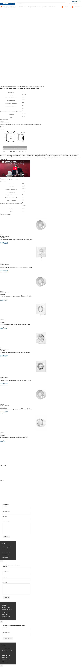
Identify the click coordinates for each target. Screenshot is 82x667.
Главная (1, 86)
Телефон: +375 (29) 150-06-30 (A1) (9, 452)
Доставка (2, 476)
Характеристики (3, 127)
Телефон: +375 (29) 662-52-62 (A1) (9, 450)
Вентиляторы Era (13, 124)
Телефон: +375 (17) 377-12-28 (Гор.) (9, 457)
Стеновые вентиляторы (21, 86)
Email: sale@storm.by (6, 460)
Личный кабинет (3, 473)
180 (23, 102)
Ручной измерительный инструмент (7, 498)
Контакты (2, 472)
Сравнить (2, 121)
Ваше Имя (5, 505)
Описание (2, 126)
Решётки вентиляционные (5, 486)
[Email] (2, 1)
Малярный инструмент (4, 497)
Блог (1, 471)
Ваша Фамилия (6, 571)
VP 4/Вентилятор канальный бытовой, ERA (14, 437)
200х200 (24, 94)
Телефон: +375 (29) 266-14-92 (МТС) (9, 455)
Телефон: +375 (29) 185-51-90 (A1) (9, 453)
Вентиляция (8, 86)
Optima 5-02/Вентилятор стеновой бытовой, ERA (16, 268)
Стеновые (24, 113)
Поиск (63, 4)
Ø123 (23, 99)
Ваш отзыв (5, 582)
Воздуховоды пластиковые (5, 487)
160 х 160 (24, 97)
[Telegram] (7, 1)
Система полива (3, 485)
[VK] (6, 1)
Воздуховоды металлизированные (7, 488)
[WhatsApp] (5, 1)
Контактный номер (6, 511)
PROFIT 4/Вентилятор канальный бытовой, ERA (16, 296)
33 (22, 108)
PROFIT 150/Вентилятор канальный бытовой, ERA (16, 239)
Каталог (4, 86)
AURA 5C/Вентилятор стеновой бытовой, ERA (15, 352)
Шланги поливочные (4, 499)
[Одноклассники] (3, 1)
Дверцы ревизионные (4, 496)
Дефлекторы (2, 489)
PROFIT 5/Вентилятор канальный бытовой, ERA (16, 409)
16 (22, 105)
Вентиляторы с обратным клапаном (24, 124)
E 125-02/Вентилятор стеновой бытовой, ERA (15, 324)
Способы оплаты (3, 477)
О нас (1, 470)
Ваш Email (5, 516)
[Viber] (9, 1)
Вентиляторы (13, 86)
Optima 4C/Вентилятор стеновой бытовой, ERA (15, 380)
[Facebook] (0, 1)
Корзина (1, 475)
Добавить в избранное (4, 122)
